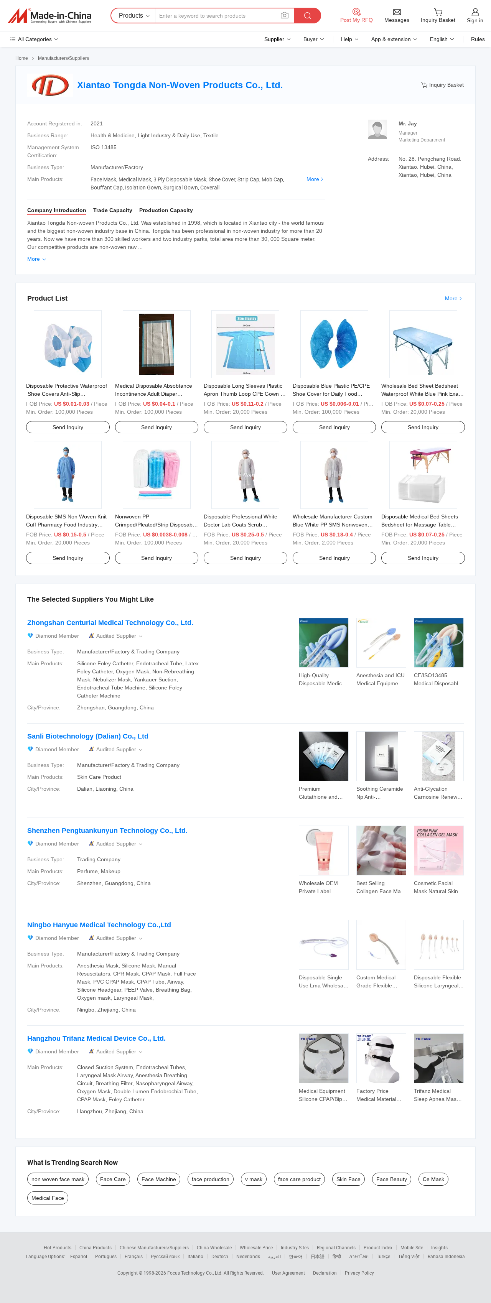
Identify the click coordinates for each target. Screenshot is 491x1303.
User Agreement (288, 1273)
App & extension (391, 39)
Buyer (310, 39)
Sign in (475, 20)
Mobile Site (411, 1247)
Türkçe (383, 1256)
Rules (478, 39)
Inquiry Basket (442, 85)
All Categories (35, 39)
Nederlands (248, 1256)
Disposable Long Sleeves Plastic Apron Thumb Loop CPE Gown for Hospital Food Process (245, 394)
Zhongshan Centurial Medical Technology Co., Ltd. (110, 623)
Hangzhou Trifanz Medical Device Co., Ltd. (96, 1038)
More (312, 179)
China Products (95, 1247)
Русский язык (165, 1256)
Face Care (113, 1179)
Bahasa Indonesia (446, 1256)
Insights (439, 1247)
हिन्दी (337, 1256)
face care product (299, 1179)
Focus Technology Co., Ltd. (195, 1273)
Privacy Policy (359, 1273)
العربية (274, 1256)
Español (78, 1256)
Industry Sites (295, 1247)
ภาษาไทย (359, 1256)
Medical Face (47, 1198)
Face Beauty (391, 1179)
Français (134, 1256)
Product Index (378, 1247)
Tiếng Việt (409, 1256)
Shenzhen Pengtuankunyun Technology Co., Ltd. (107, 830)
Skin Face (348, 1179)
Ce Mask (433, 1179)
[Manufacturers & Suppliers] (49, 16)
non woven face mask (57, 1179)
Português (106, 1256)
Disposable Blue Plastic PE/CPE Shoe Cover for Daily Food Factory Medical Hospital (331, 394)
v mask (253, 1179)
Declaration (325, 1273)
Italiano (195, 1256)
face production (210, 1179)
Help (346, 39)
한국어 (296, 1256)
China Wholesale (214, 1247)
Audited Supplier (120, 636)
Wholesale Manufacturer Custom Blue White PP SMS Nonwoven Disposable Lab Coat (332, 524)
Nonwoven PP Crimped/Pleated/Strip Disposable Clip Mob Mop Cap (156, 524)
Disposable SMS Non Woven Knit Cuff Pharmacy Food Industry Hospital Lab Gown (66, 524)
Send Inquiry (68, 427)
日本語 (318, 1256)
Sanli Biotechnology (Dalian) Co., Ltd (87, 736)
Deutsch (219, 1256)
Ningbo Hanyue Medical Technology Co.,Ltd (99, 925)
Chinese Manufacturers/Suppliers (154, 1247)
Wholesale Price (256, 1247)
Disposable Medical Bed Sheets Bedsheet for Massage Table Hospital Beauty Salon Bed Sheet (421, 524)
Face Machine (159, 1179)
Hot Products (57, 1247)
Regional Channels (336, 1247)
